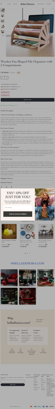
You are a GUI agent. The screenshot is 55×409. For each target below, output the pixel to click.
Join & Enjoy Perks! (18, 214)
